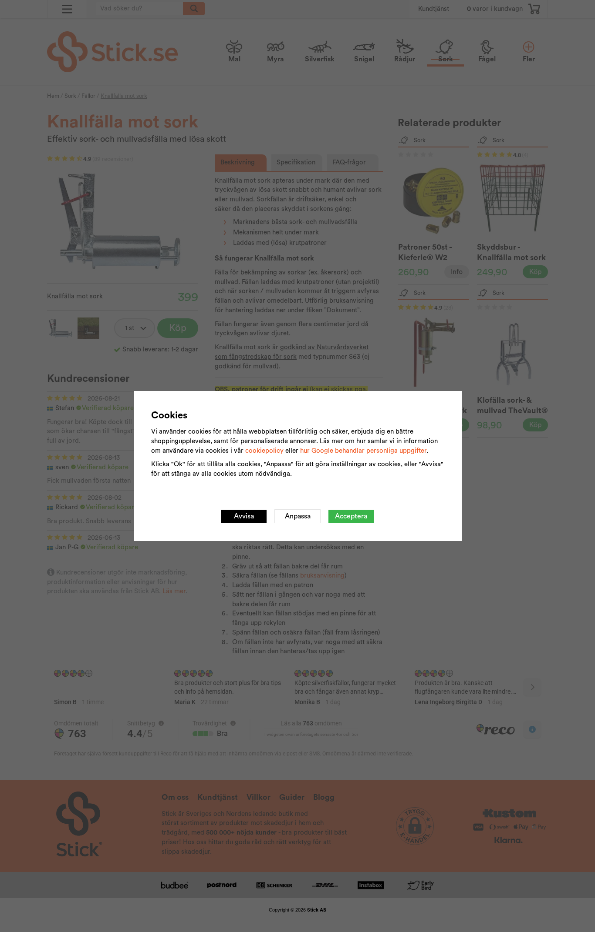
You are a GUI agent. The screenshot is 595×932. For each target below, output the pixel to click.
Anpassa (298, 516)
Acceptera (351, 516)
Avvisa (244, 516)
